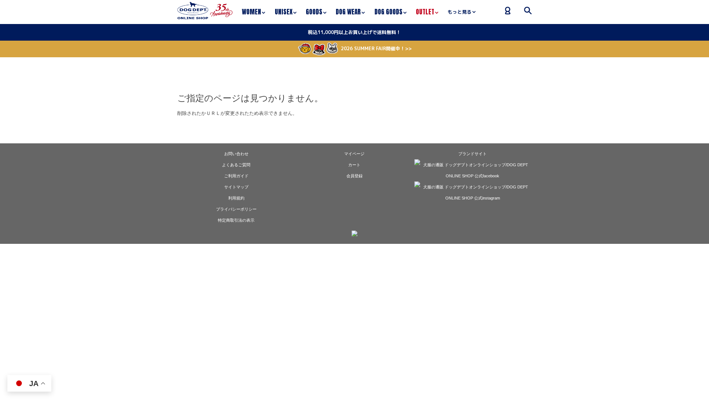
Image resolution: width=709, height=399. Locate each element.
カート (354, 165)
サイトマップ (236, 187)
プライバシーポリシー (236, 209)
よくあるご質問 (236, 165)
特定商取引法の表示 (236, 220)
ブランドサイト (472, 153)
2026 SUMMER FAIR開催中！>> (376, 48)
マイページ (354, 153)
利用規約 (236, 198)
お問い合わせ (236, 153)
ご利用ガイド (236, 176)
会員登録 (354, 176)
